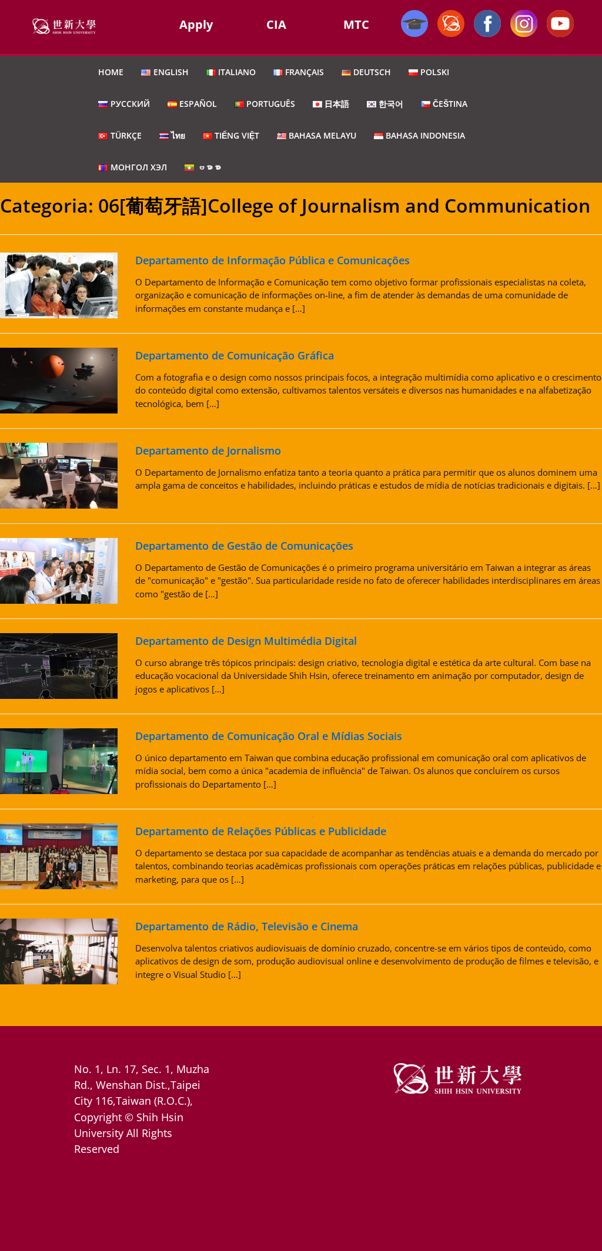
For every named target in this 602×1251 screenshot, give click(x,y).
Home (110, 72)
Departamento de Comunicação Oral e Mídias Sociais (268, 736)
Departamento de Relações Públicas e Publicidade (260, 831)
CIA (276, 24)
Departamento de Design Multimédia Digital (246, 641)
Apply (196, 24)
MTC (356, 24)
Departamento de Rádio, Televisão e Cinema (246, 926)
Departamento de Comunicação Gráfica (234, 355)
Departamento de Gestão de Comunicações (244, 546)
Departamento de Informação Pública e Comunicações (272, 260)
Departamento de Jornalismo (208, 450)
